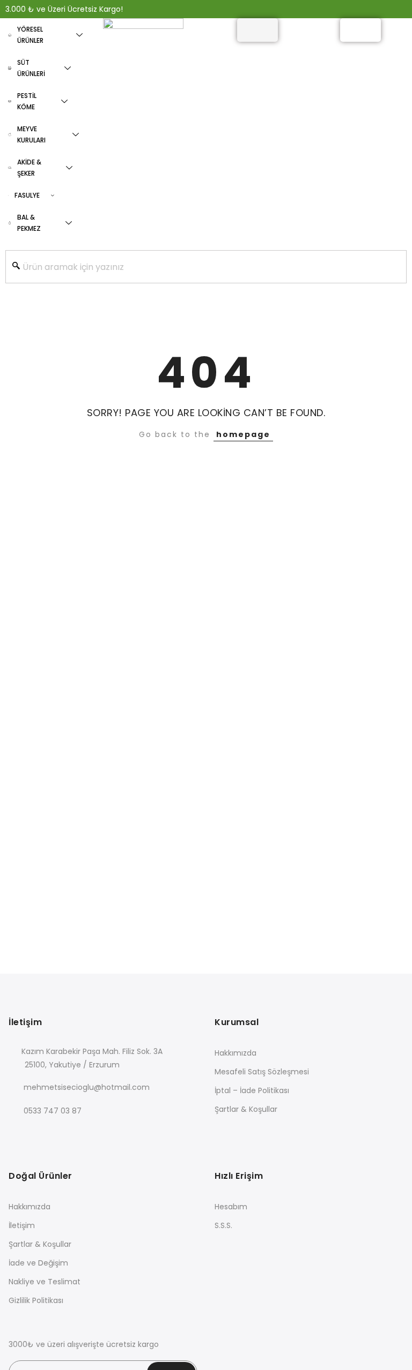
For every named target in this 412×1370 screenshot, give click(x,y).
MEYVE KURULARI (31, 134)
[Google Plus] (62, 1134)
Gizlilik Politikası (36, 1300)
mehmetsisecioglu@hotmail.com (87, 1087)
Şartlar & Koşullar (246, 1109)
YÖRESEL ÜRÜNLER (30, 35)
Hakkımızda (235, 1053)
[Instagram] (84, 1134)
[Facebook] (18, 1134)
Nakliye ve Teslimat (44, 1281)
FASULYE (27, 195)
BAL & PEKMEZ (29, 223)
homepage (243, 434)
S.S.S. (223, 1225)
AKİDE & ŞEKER (29, 167)
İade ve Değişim (38, 1263)
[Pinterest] (106, 1134)
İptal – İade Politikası (252, 1090)
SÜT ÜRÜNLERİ (31, 68)
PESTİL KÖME (26, 101)
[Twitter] (40, 1134)
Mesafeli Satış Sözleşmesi (262, 1071)
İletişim (22, 1225)
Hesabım (231, 1206)
